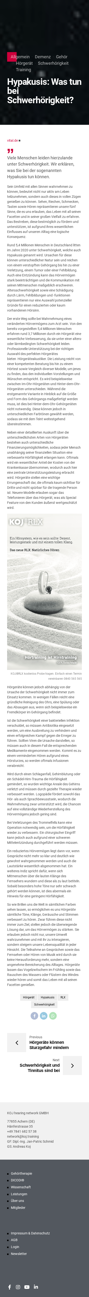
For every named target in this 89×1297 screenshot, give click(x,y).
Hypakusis (47, 997)
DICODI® (17, 1180)
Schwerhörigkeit (53, 63)
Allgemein (20, 56)
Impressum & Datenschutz (30, 1233)
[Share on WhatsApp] (53, 1016)
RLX (63, 997)
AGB (14, 1240)
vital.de (12, 140)
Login (15, 1247)
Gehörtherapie (21, 1173)
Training (23, 69)
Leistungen (19, 1194)
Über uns (17, 1201)
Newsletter (19, 1254)
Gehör (61, 56)
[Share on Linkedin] (43, 1016)
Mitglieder (18, 1208)
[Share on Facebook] (34, 1016)
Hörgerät (24, 63)
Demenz (43, 56)
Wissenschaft (21, 1187)
